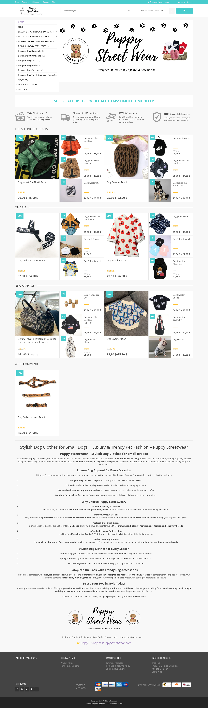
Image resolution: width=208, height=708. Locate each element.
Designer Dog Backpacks (31, 51)
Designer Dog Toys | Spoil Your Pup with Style (38, 75)
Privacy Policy (67, 663)
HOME (21, 22)
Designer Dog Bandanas (31, 55)
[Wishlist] (172, 11)
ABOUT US (23, 79)
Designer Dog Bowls (29, 65)
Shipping (35, 2)
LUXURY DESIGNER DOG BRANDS (36, 31)
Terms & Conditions (70, 665)
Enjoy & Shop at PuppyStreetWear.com (106, 643)
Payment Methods (114, 663)
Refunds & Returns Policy (118, 665)
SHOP (20, 27)
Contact (46, 2)
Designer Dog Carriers (30, 70)
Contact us (157, 671)
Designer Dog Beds (29, 60)
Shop (17, 2)
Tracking (25, 2)
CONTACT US (24, 89)
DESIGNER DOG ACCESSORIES (34, 46)
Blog (54, 2)
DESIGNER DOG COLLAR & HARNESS (37, 41)
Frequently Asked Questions (165, 665)
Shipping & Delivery (115, 668)
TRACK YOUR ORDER (27, 84)
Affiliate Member (160, 668)
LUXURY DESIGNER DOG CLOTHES (34, 36)
